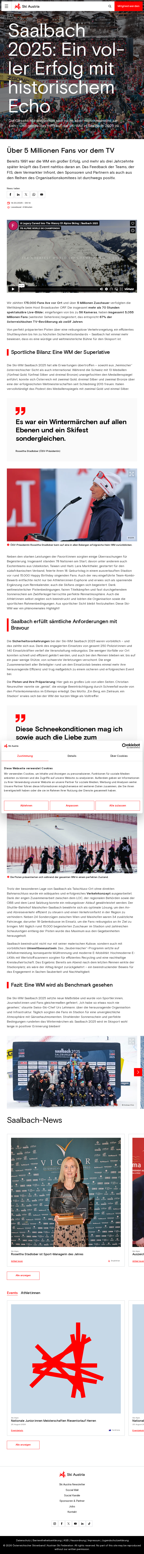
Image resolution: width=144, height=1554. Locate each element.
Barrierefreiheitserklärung (47, 1540)
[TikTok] (89, 1523)
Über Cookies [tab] (119, 756)
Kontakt (71, 1512)
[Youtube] (75, 1523)
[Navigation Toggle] (6, 6)
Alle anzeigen (23, 1275)
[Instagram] (55, 1523)
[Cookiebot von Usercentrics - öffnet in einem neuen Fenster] (124, 745)
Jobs (72, 1506)
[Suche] (110, 6)
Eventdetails (17, 1431)
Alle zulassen (117, 805)
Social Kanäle (72, 1495)
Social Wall (72, 1490)
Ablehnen (26, 805)
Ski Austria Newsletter (72, 1484)
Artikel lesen (17, 1261)
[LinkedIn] (82, 1523)
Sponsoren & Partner (72, 1501)
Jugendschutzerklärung (115, 1540)
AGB (65, 1540)
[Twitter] (68, 1523)
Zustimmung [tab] (25, 756)
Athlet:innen (30, 1293)
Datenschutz (23, 1540)
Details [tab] (72, 756)
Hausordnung (78, 1540)
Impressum (94, 1540)
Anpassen (72, 805)
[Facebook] (61, 1523)
